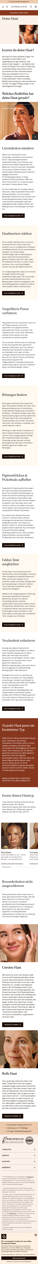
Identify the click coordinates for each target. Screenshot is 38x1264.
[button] (12, 1024)
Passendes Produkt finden (19, 13)
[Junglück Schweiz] (19, 6)
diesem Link (12, 1213)
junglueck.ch (30, 1177)
